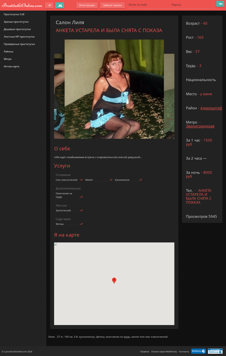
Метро (8, 59)
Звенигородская (200, 126)
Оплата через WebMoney (164, 351)
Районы (8, 51)
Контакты (184, 351)
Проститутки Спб (14, 14)
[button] (114, 281)
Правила (144, 351)
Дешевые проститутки (17, 29)
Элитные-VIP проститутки (19, 36)
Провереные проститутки (19, 44)
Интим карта (11, 66)
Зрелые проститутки (16, 21)
